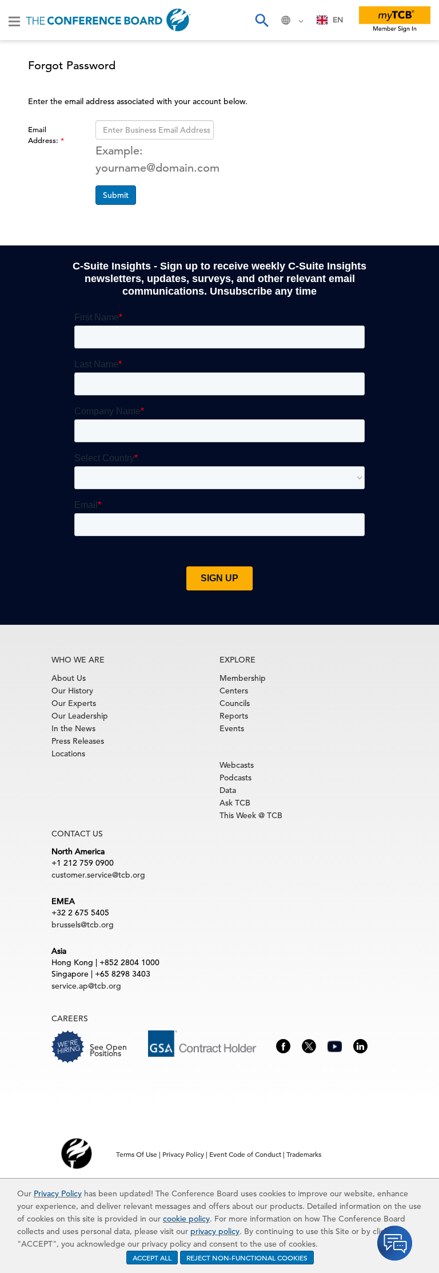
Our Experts (73, 703)
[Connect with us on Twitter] (309, 1045)
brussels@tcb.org (82, 924)
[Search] (261, 20)
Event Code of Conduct (245, 1154)
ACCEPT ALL (152, 1257)
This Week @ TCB (251, 815)
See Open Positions (108, 1050)
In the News (73, 728)
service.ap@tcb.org (86, 986)
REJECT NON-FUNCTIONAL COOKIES (247, 1257)
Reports (234, 716)
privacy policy (215, 1231)
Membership (243, 678)
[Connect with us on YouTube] (335, 1045)
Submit (116, 195)
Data (228, 790)
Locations (68, 753)
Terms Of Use (136, 1154)
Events (232, 728)
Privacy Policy (58, 1193)
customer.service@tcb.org (98, 875)
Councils (235, 703)
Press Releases (77, 741)
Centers (234, 690)
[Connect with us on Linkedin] (360, 1045)
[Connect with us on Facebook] (283, 1045)
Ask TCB (235, 803)
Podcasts (236, 777)
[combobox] (330, 20)
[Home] (108, 20)
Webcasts (237, 765)
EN (338, 19)
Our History (72, 690)
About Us (68, 678)
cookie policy (186, 1218)
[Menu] (14, 21)
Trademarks (303, 1154)
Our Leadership (79, 716)
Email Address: (44, 135)
